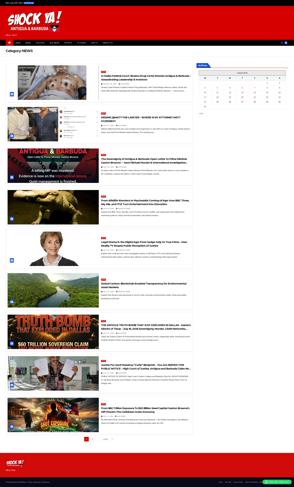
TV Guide (81, 43)
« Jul (201, 114)
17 (205, 97)
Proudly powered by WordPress (16, 482)
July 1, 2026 (108, 416)
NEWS (28, 43)
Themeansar (45, 482)
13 (242, 93)
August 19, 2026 (110, 84)
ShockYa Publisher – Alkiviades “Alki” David (260, 482)
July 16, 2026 (108, 333)
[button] (282, 43)
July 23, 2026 (108, 167)
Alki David (125, 84)
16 (279, 93)
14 (255, 93)
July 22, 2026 (108, 291)
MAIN (18, 43)
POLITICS (40, 43)
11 (217, 93)
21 (255, 97)
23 (279, 97)
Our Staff (228, 482)
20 (242, 97)
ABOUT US (108, 43)
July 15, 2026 (108, 373)
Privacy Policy (238, 482)
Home (221, 482)
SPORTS (68, 43)
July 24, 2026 (108, 125)
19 (230, 97)
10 (205, 93)
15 (267, 93)
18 (217, 97)
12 (230, 93)
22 (267, 97)
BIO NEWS (54, 43)
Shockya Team (124, 208)
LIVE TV (94, 43)
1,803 (105, 439)
